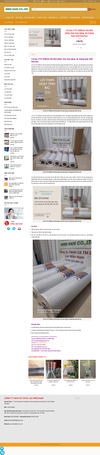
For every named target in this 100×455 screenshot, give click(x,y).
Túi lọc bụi (7, 76)
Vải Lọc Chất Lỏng (9, 55)
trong (89, 120)
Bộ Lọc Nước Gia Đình (10, 49)
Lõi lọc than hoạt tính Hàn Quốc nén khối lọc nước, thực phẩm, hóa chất (36, 382)
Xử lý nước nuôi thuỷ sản (11, 107)
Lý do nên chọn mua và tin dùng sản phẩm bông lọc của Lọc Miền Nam (16, 191)
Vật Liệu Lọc (7, 52)
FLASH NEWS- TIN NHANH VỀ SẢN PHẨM (12, 111)
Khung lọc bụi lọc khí (9, 70)
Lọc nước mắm (8, 95)
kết (75, 69)
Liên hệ (12, 137)
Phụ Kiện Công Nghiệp (10, 118)
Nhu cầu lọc (53, 17)
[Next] (95, 374)
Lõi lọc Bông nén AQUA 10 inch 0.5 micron (70, 381)
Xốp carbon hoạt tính (9, 79)
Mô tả (33, 54)
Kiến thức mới (75, 17)
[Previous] (28, 374)
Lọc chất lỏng (29, 17)
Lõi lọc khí (7, 73)
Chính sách (90, 1)
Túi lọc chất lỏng (8, 37)
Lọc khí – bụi (42, 17)
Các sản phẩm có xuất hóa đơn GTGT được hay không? (16, 184)
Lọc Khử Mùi (7, 92)
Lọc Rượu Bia (8, 98)
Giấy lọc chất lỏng (9, 43)
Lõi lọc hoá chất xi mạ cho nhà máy (88, 381)
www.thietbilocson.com (16, 424)
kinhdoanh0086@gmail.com (15, 420)
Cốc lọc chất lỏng (9, 40)
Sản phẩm (63, 17)
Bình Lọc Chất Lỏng (9, 46)
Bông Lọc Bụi (8, 64)
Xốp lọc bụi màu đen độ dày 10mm (15, 178)
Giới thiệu (19, 17)
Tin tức (84, 1)
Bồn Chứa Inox (8, 121)
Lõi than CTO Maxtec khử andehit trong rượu (53, 381)
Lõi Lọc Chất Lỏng (21, 22)
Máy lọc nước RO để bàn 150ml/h (15, 197)
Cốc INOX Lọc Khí (9, 67)
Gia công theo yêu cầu (10, 115)
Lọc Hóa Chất (8, 89)
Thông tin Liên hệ (88, 17)
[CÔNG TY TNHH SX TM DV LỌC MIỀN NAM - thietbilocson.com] (16, 9)
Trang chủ (10, 17)
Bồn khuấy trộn (8, 124)
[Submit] (89, 9)
